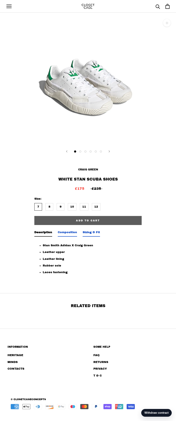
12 (96, 206)
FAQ (96, 355)
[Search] (158, 6)
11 (84, 206)
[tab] (43, 233)
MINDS (13, 362)
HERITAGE (15, 355)
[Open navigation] (9, 6)
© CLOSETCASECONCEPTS (28, 399)
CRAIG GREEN (88, 169)
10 (72, 206)
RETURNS (100, 362)
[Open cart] (167, 6)
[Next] (109, 151)
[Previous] (66, 151)
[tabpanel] (88, 258)
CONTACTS (16, 368)
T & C (97, 375)
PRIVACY (100, 368)
